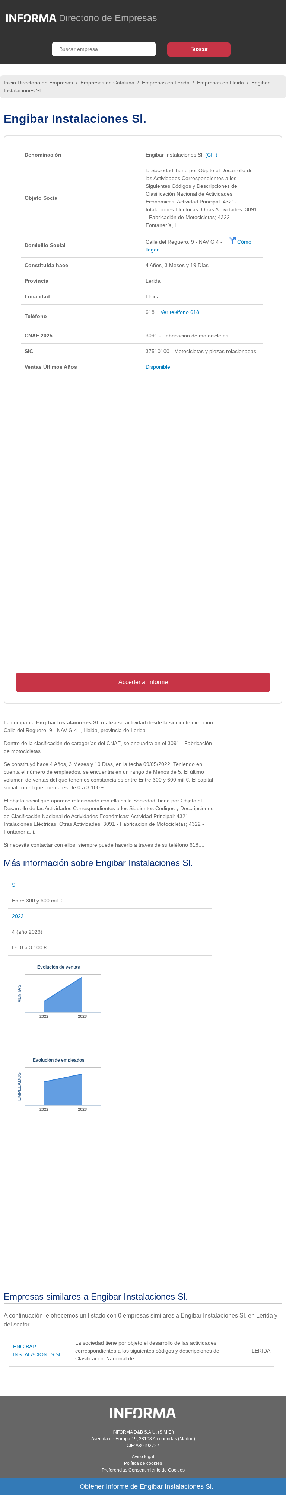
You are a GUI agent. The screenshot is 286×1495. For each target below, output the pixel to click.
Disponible (158, 367)
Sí (14, 885)
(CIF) (211, 155)
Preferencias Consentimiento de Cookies (143, 1470)
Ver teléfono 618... (182, 312)
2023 (18, 916)
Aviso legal (143, 1456)
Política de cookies (143, 1463)
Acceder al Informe (143, 682)
